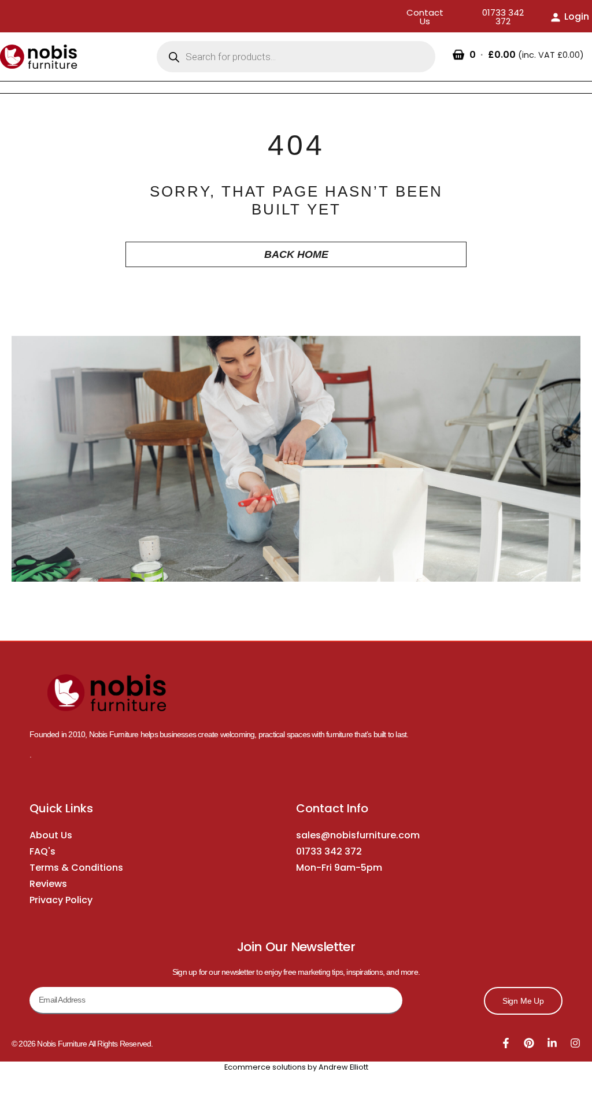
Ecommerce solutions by (270, 1067)
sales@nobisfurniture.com (358, 835)
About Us (50, 835)
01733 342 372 (329, 851)
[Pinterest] (529, 1043)
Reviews (48, 883)
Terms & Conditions (76, 867)
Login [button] (576, 16)
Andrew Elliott (343, 1067)
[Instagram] (575, 1043)
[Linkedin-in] (552, 1043)
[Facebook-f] (506, 1043)
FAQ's (42, 851)
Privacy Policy (60, 900)
